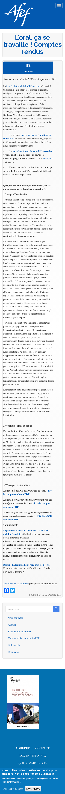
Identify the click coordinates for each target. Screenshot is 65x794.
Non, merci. (33, 788)
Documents (13, 651)
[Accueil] (18, 14)
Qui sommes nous (32, 763)
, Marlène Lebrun (26, 564)
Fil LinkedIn (14, 645)
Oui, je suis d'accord (13, 788)
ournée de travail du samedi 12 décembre (32, 151)
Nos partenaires (32, 756)
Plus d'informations (11, 781)
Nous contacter (15, 617)
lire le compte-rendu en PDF (27, 492)
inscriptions (48, 158)
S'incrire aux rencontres (19, 631)
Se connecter (9, 583)
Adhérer (12, 624)
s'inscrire (24, 583)
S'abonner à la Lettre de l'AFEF (23, 638)
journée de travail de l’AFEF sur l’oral (23, 86)
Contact (42, 748)
